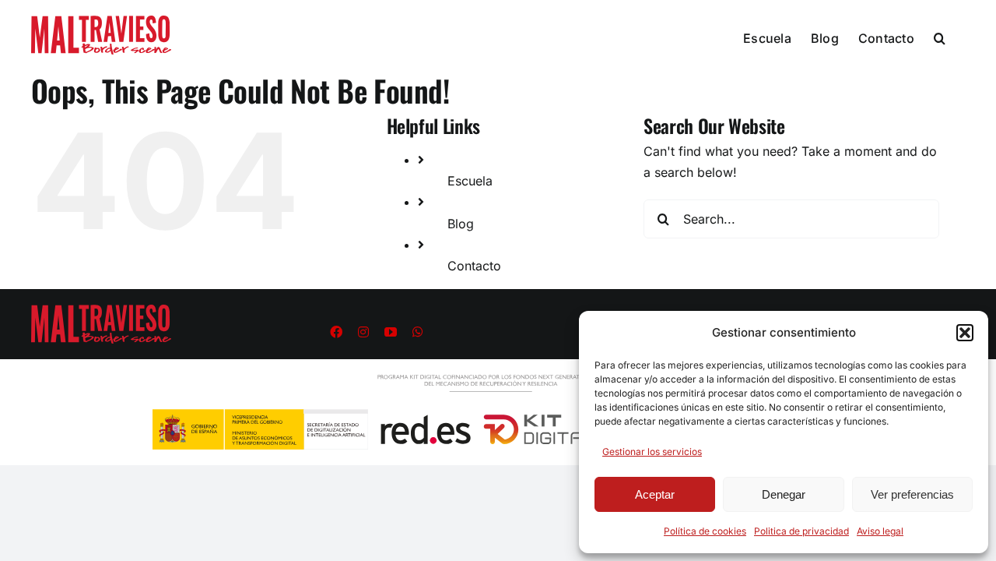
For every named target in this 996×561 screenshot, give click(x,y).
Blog (460, 223)
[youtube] (390, 332)
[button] (965, 332)
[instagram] (363, 332)
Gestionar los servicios (652, 451)
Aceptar (655, 494)
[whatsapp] (417, 332)
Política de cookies (705, 531)
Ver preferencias (912, 494)
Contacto (474, 265)
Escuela (470, 181)
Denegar (783, 494)
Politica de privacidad (801, 531)
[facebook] (336, 332)
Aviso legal (880, 531)
